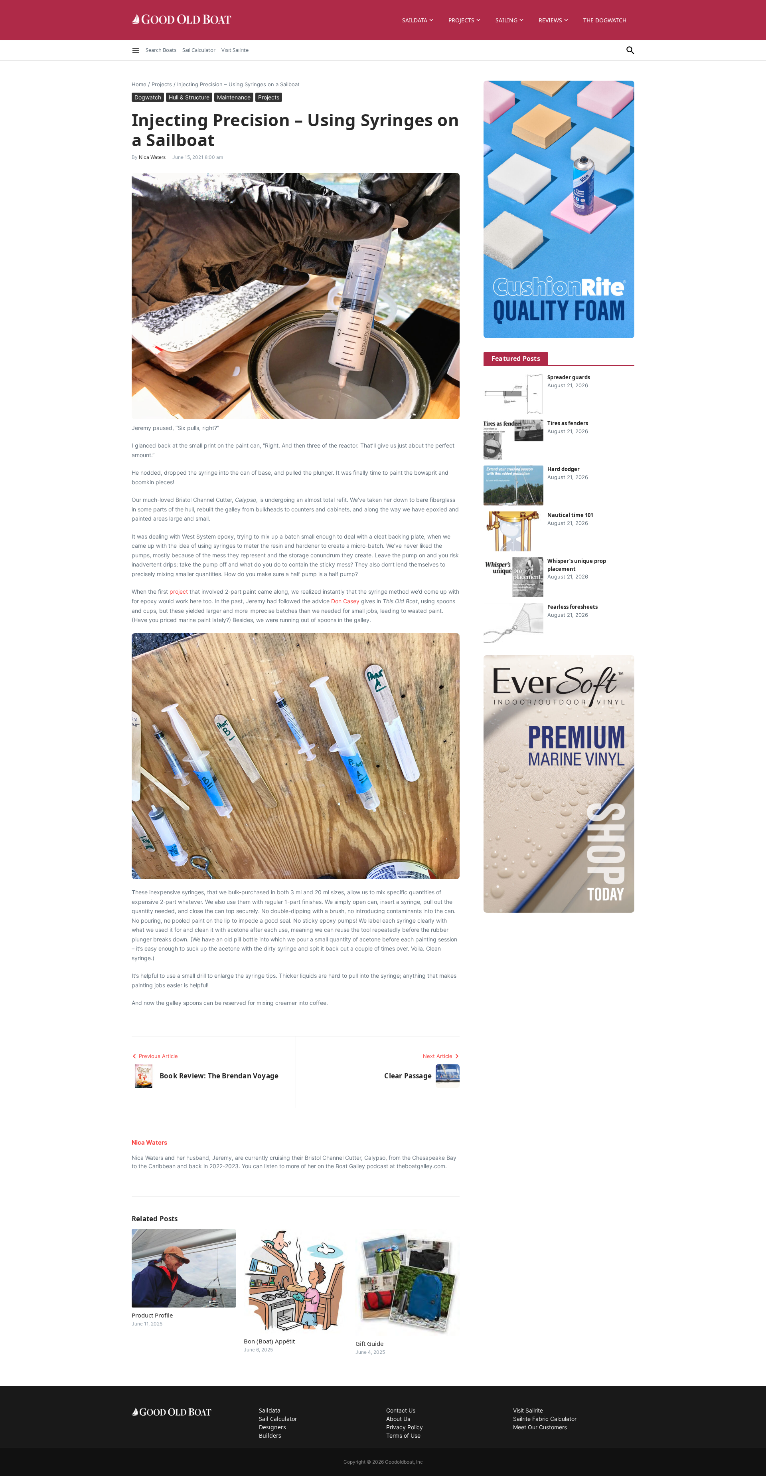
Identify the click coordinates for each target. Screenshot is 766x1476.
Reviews (550, 20)
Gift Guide (369, 1343)
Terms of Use (403, 1435)
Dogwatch (147, 97)
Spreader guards (568, 377)
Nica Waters (152, 157)
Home (139, 84)
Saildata (414, 20)
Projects (461, 20)
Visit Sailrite (235, 49)
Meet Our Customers (540, 1427)
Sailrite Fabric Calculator (544, 1418)
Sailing (506, 20)
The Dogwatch (604, 20)
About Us (398, 1418)
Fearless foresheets (572, 606)
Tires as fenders (567, 423)
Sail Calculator (198, 49)
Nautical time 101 (570, 515)
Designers (272, 1427)
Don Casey (345, 601)
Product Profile (152, 1315)
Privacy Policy (404, 1427)
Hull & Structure (189, 97)
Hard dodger (563, 469)
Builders (270, 1435)
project (179, 591)
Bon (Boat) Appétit (269, 1341)
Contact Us (400, 1410)
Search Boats (161, 49)
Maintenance (234, 97)
